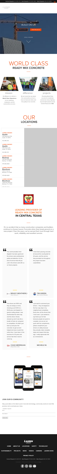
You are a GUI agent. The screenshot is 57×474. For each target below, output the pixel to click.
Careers (39, 451)
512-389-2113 (17, 1)
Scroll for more (28, 37)
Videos (31, 451)
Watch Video (22, 29)
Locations (25, 446)
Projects (47, 93)
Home (9, 446)
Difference (28, 93)
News (25, 451)
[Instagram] (26, 466)
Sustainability (6, 451)
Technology (43, 446)
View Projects (36, 29)
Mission (8, 93)
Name (3, 410)
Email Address (5, 413)
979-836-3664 (32, 1)
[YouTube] (34, 466)
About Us (16, 446)
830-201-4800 (48, 1)
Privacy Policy (28, 455)
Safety (34, 446)
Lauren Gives (49, 451)
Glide (40, 462)
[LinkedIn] (30, 466)
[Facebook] (22, 466)
